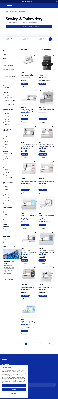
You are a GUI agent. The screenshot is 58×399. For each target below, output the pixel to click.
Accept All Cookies (14, 385)
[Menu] (50, 5)
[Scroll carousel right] (53, 1)
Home (7, 11)
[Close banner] (56, 1)
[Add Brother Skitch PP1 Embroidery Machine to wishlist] (53, 55)
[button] (54, 385)
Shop (11, 11)
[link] (27, 1)
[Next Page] (53, 343)
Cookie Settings (14, 393)
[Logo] (9, 6)
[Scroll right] (50, 39)
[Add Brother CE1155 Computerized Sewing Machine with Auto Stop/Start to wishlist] (35, 55)
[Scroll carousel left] (1, 1)
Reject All (13, 389)
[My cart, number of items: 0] (47, 5)
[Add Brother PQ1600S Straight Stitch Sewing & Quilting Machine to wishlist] (35, 91)
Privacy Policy (5, 382)
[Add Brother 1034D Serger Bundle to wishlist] (53, 91)
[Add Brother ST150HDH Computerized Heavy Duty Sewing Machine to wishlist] (35, 267)
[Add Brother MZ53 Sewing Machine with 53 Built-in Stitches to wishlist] (35, 126)
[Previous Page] (22, 343)
